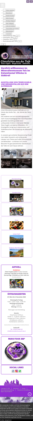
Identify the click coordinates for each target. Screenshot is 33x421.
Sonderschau (16, 193)
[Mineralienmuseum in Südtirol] (22, 56)
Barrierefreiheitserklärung (7, 390)
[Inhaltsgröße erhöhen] (19, 36)
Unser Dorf (16, 234)
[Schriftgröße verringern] (15, 37)
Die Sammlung (16, 179)
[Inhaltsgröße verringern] (17, 36)
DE (28, 1)
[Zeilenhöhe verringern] (14, 39)
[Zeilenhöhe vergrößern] (16, 39)
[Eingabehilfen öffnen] (2, 5)
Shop (16, 220)
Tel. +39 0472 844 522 (17, 329)
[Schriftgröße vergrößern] (17, 37)
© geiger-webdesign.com (16, 403)
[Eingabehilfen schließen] (4, 44)
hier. (20, 417)
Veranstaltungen (16, 206)
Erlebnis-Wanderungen (16, 248)
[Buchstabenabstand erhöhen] (21, 41)
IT (31, 1)
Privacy (23, 388)
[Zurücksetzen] (2, 44)
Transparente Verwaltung (23, 390)
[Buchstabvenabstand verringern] (18, 41)
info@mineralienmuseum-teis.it (16, 331)
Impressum (16, 388)
